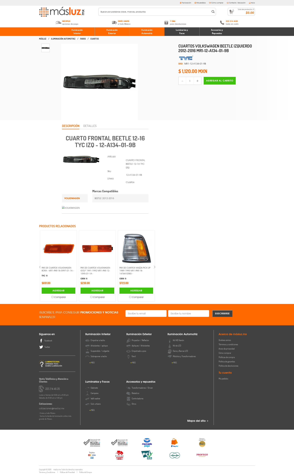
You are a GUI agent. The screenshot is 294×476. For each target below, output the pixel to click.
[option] (45, 48)
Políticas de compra (227, 357)
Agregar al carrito (219, 80)
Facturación (186, 3)
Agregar (69, 290)
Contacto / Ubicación (237, 3)
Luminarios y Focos (182, 31)
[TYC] (216, 58)
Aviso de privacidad (227, 348)
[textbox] (155, 12)
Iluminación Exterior (112, 31)
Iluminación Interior (77, 31)
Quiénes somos (225, 340)
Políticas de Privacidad (67, 472)
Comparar (70, 297)
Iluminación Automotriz (147, 31)
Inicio (253, 3)
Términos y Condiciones (47, 472)
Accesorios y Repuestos (217, 31)
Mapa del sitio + (198, 420)
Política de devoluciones (228, 365)
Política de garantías (227, 361)
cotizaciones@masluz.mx (51, 408)
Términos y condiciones (228, 344)
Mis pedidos (201, 3)
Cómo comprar (217, 3)
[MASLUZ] (42, 39)
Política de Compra (85, 472)
